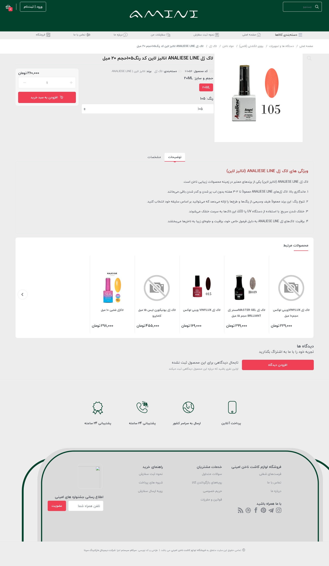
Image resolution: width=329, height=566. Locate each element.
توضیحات (175, 157)
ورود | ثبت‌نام (33, 6)
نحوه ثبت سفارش (151, 474)
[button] (288, 34)
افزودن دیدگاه (277, 365)
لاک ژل (213, 46)
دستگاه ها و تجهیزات (281, 46)
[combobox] (147, 109)
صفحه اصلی (306, 46)
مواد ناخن (228, 46)
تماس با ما (274, 482)
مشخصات (154, 157)
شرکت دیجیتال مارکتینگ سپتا (99, 550)
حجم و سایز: (203, 78)
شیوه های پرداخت (151, 482)
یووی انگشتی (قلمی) (251, 46)
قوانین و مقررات (211, 499)
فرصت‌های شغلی (270, 474)
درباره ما (276, 491)
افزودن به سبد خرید (45, 97)
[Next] (23, 294)
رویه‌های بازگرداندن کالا (207, 482)
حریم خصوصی (212, 491)
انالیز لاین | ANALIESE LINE (128, 71)
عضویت (56, 506)
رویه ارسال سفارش (150, 491)
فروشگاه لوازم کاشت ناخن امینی (188, 550)
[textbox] (148, 108)
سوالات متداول (212, 474)
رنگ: (210, 98)
